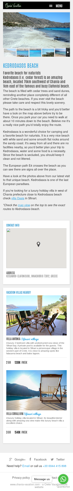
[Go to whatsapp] (63, 479)
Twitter (59, 459)
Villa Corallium (14, 414)
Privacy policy (21, 477)
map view (24, 205)
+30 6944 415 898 (54, 466)
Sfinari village (29, 338)
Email (26, 466)
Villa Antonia (13, 339)
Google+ (19, 459)
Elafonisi (54, 86)
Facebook (40, 459)
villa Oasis (17, 198)
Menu (59, 6)
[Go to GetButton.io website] (63, 487)
